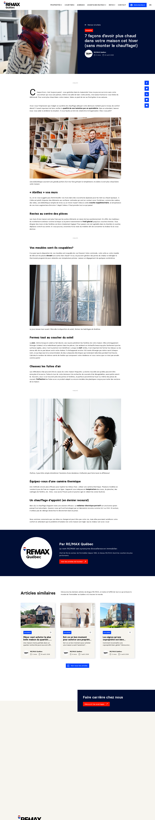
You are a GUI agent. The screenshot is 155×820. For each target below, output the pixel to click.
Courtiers (69, 5)
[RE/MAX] (12, 5)
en (150, 5)
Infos (111, 5)
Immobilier (88, 30)
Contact (122, 5)
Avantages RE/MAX (96, 5)
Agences (81, 5)
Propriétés (55, 5)
